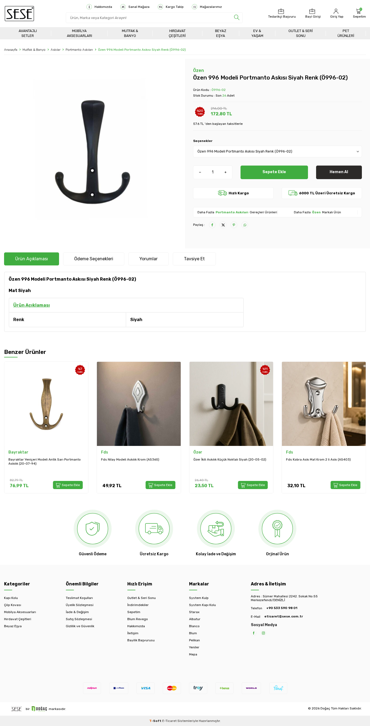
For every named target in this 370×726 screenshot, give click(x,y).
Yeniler (194, 647)
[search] (236, 18)
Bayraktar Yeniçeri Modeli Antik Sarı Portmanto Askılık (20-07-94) (44, 462)
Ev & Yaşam (257, 33)
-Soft (155, 721)
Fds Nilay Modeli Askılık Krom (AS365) (130, 459)
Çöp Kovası (12, 605)
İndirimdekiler (138, 605)
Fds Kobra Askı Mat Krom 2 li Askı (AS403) (318, 459)
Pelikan (194, 640)
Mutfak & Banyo (130, 33)
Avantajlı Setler (28, 33)
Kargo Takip (175, 7)
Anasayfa (10, 50)
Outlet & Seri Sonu (300, 33)
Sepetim (133, 612)
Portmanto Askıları (79, 50)
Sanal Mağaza (139, 7)
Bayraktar (18, 452)
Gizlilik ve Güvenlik (80, 626)
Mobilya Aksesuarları (79, 33)
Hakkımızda (103, 7)
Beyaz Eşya (220, 33)
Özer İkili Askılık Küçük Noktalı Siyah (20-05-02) (229, 459)
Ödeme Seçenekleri (93, 258)
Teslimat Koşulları (79, 598)
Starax (194, 612)
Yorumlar (148, 258)
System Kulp (199, 598)
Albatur (194, 619)
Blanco (194, 626)
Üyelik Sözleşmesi (79, 605)
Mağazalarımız (211, 7)
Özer (197, 452)
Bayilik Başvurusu (141, 640)
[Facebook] (254, 633)
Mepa (193, 654)
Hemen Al (339, 172)
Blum (193, 633)
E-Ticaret (169, 721)
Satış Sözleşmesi (79, 619)
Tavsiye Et (194, 258)
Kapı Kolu (11, 598)
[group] (92, 151)
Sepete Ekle (274, 172)
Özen (198, 70)
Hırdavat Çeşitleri (177, 33)
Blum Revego (137, 619)
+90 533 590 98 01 (281, 608)
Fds (104, 452)
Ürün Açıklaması (31, 258)
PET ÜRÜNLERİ (345, 33)
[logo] (19, 13)
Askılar (55, 50)
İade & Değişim (77, 612)
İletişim (132, 633)
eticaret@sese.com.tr (283, 616)
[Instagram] (263, 633)
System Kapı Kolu (202, 605)
